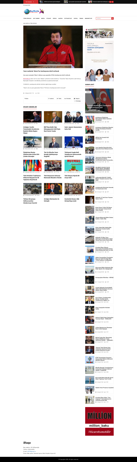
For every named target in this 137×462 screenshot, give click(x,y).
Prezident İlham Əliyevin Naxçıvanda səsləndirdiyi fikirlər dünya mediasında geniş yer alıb (104, 249)
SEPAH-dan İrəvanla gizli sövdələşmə (102, 138)
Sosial (76, 18)
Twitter (59, 98)
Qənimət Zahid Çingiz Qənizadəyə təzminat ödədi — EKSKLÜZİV (104, 318)
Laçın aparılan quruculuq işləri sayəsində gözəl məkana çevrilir (104, 148)
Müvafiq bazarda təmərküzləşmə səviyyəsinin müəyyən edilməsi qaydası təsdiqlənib (104, 369)
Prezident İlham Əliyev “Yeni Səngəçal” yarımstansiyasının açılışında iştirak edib (103, 399)
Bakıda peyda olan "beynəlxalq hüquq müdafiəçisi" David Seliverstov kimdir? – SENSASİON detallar (104, 339)
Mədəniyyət (88, 18)
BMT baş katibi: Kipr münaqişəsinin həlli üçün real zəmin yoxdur (52, 129)
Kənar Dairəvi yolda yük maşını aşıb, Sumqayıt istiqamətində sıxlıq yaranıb (103, 209)
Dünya (55, 18)
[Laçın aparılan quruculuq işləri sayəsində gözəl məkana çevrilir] (66, 1)
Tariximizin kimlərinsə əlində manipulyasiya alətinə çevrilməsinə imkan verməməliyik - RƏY (104, 159)
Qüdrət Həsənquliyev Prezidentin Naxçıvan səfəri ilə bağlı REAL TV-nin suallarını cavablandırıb (104, 259)
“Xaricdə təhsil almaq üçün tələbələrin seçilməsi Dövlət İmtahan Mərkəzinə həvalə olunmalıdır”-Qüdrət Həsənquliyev (104, 349)
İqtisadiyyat (68, 18)
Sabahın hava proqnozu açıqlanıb (104, 387)
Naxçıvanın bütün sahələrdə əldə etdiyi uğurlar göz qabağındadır (104, 268)
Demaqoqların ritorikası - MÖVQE (104, 277)
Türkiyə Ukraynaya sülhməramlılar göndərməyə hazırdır (30, 201)
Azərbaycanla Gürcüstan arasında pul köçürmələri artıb (104, 188)
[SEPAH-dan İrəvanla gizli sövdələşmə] (41, 1)
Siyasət (48, 18)
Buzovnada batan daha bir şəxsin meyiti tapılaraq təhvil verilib (104, 378)
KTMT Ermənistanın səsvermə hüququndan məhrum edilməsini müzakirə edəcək (104, 359)
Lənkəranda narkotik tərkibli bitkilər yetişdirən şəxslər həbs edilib (103, 179)
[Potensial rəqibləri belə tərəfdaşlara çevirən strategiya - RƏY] (90, 1)
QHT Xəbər (36, 18)
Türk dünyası (27, 18)
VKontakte (68, 98)
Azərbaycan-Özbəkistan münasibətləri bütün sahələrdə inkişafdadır (103, 119)
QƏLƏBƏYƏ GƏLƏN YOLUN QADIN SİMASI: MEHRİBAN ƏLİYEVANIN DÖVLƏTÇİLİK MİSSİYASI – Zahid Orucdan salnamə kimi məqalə (102, 169)
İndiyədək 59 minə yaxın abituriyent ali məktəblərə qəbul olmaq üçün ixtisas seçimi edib (104, 239)
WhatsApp (78, 101)
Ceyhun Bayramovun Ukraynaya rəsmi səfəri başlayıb (103, 328)
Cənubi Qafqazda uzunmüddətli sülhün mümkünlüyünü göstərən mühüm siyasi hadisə (104, 289)
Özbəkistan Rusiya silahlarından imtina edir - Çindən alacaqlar (31, 154)
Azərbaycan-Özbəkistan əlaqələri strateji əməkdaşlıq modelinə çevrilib (104, 129)
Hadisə (60, 18)
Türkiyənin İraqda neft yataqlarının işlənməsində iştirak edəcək (73, 154)
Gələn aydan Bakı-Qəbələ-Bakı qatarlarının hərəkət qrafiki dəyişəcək (103, 229)
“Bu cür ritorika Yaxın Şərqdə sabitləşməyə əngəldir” (51, 154)
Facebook (51, 98)
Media (43, 18)
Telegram (77, 98)
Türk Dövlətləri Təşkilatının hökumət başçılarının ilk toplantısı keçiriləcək (32, 177)
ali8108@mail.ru (31, 451)
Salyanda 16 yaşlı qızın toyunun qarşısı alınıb (104, 198)
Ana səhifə (26, 23)
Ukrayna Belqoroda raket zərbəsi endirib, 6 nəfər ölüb (104, 218)
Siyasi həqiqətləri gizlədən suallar (102, 308)
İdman (81, 18)
